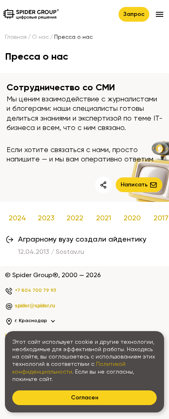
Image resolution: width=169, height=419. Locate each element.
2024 (17, 218)
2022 (74, 218)
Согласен (84, 398)
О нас (40, 37)
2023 (46, 218)
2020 (132, 218)
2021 (103, 218)
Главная (16, 37)
